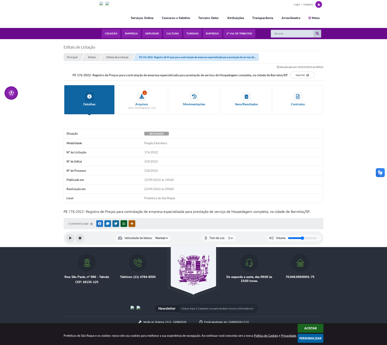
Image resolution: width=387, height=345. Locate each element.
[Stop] (79, 238)
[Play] (70, 238)
